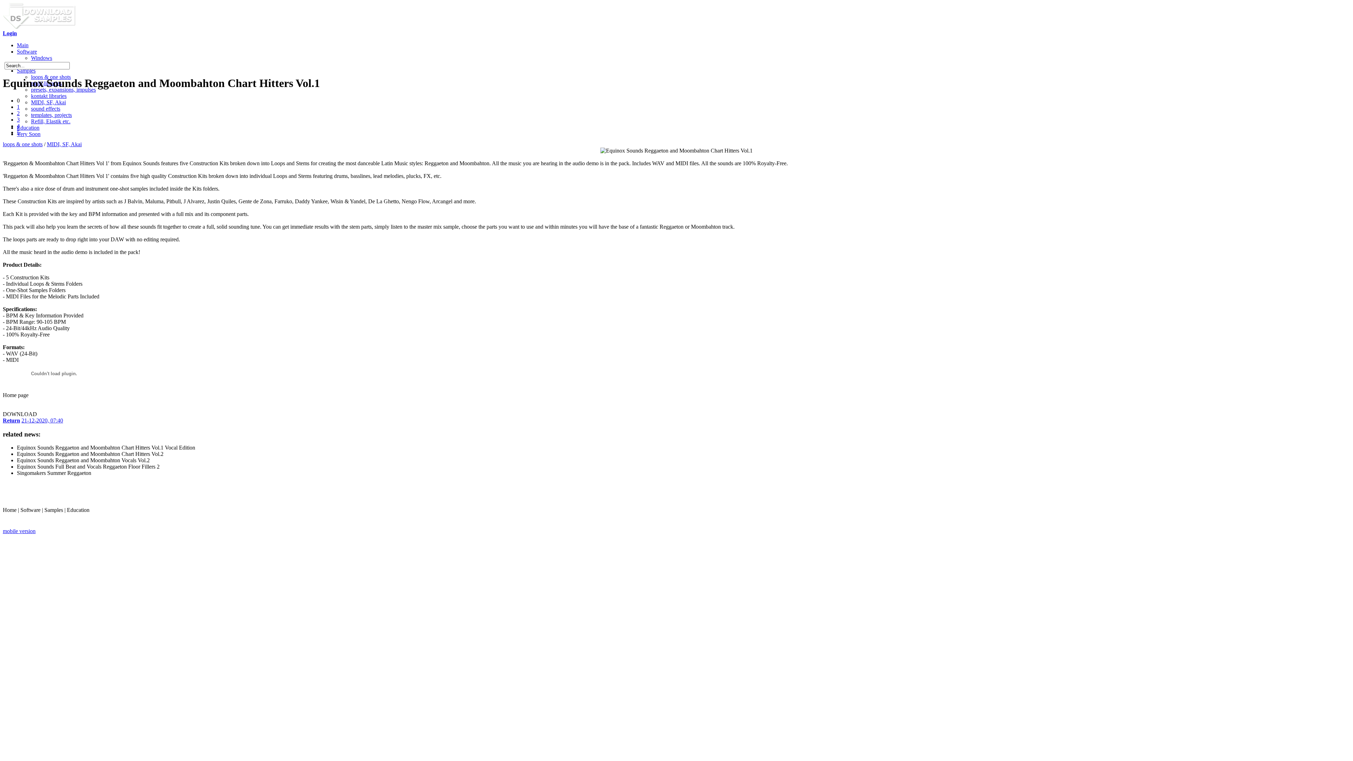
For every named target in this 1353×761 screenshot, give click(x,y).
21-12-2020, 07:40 (42, 420)
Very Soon (29, 134)
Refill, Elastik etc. (50, 121)
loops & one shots (23, 144)
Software (27, 52)
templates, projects (51, 115)
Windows (41, 58)
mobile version (19, 531)
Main (23, 45)
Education (28, 128)
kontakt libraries (49, 96)
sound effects (45, 109)
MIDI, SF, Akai (48, 102)
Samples (26, 71)
